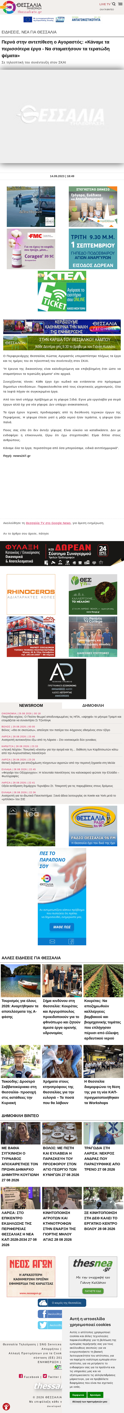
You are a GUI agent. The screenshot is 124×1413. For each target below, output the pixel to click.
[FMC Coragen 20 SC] (31, 249)
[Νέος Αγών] (31, 1277)
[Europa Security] (62, 553)
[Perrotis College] (93, 636)
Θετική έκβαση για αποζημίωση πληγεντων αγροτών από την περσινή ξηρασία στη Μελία (58, 761)
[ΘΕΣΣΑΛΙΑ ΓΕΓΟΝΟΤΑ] (62, 326)
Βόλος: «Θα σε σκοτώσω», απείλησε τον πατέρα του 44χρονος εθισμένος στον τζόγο (56, 728)
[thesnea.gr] (93, 1277)
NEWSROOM (31, 705)
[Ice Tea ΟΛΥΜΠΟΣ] (31, 826)
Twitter (53, 1377)
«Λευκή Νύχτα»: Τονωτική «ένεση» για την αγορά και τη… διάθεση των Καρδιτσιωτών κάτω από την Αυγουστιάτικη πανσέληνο (60, 750)
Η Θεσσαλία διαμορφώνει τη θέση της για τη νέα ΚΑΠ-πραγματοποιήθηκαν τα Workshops (102, 1092)
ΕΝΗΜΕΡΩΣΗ (48, 1362)
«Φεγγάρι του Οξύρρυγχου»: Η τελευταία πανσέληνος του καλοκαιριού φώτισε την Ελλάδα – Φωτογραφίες (60, 773)
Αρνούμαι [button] (95, 1395)
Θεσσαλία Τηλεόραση (19, 1344)
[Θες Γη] (93, 594)
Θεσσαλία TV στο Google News (48, 523)
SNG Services (51, 1344)
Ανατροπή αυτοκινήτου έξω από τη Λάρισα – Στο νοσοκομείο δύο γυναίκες (49, 738)
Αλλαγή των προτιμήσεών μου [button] (89, 1401)
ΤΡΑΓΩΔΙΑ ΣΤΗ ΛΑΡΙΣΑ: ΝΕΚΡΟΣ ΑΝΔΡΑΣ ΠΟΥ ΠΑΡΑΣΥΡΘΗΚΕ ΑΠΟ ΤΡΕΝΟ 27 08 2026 (102, 1158)
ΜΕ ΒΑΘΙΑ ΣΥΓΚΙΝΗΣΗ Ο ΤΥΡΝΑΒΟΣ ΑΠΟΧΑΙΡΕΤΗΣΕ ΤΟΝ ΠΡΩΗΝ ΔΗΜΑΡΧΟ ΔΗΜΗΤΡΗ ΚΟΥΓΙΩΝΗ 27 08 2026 (20, 1164)
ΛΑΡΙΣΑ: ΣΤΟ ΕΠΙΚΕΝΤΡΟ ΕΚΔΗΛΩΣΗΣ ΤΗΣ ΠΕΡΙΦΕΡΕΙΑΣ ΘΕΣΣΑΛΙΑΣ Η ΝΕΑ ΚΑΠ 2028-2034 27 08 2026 (19, 1229)
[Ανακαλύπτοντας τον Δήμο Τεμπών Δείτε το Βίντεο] (31, 206)
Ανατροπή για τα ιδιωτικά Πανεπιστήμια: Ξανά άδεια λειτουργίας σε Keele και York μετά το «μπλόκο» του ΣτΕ (59, 796)
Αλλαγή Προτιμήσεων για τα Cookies (38, 1353)
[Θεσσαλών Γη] (62, 343)
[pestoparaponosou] (62, 896)
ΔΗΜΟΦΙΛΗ (93, 705)
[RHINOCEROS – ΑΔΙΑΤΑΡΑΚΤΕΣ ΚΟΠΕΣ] (31, 594)
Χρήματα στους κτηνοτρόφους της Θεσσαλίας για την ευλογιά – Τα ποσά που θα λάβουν (58, 1092)
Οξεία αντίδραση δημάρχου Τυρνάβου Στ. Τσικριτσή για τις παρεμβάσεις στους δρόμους (57, 784)
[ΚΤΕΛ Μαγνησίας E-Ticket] (62, 291)
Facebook (31, 1377)
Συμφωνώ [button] (78, 1395)
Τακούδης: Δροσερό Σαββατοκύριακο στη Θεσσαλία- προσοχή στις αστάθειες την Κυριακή (19, 1092)
